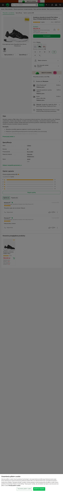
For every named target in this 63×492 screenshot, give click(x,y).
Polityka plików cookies (14, 485)
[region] (31, 483)
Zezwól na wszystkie (39, 488)
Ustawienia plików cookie (24, 488)
